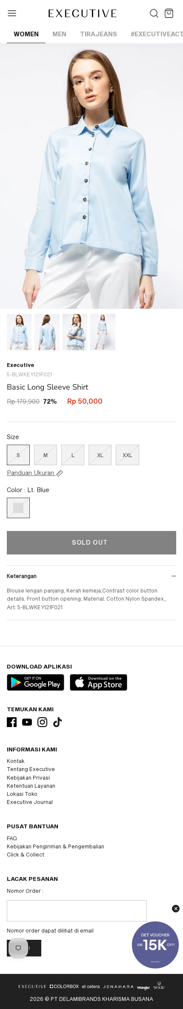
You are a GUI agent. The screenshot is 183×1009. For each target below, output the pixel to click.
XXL (127, 455)
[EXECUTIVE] (82, 13)
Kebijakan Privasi (28, 777)
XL (100, 455)
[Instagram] (42, 722)
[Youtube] (27, 722)
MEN (59, 34)
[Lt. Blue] (18, 508)
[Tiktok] (58, 722)
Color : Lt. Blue (28, 489)
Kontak (16, 761)
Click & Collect (25, 854)
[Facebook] (12, 722)
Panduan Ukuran (31, 472)
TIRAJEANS (98, 34)
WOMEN (26, 34)
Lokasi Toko (22, 794)
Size (13, 436)
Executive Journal (30, 802)
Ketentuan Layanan (31, 786)
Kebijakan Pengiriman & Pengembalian (55, 846)
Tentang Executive (31, 769)
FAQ (12, 838)
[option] (91, 176)
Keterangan (22, 576)
